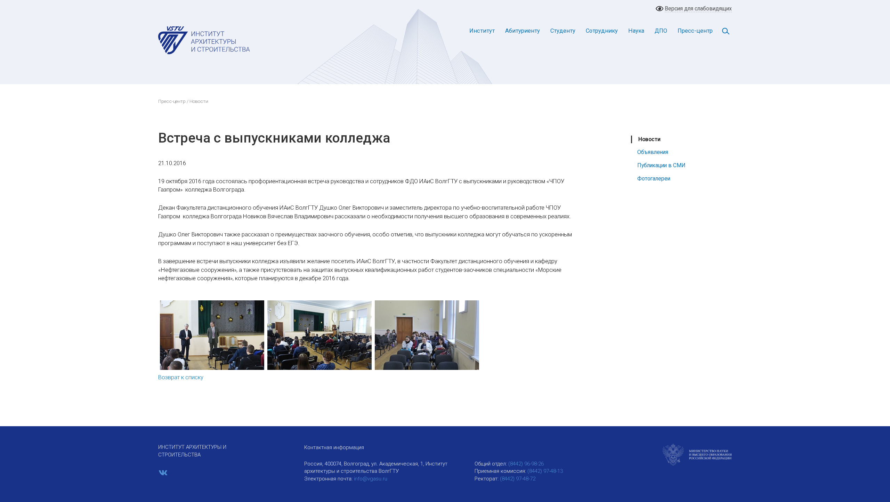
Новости (649, 139)
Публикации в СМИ (661, 165)
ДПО (661, 30)
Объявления (652, 152)
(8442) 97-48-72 (517, 479)
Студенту (562, 30)
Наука (636, 30)
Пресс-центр (695, 30)
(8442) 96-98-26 (526, 464)
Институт (482, 30)
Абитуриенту (522, 30)
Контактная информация (334, 447)
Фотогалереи (653, 178)
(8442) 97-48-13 (545, 471)
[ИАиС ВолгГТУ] (204, 40)
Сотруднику (602, 30)
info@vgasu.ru (370, 479)
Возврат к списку (180, 377)
